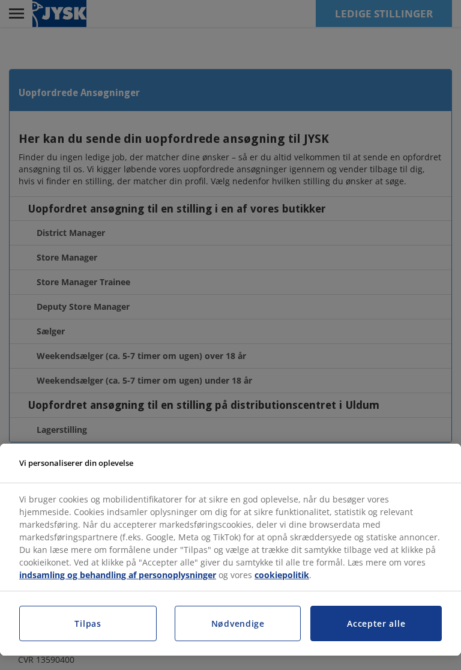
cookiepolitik (282, 575)
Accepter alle (376, 623)
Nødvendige (238, 623)
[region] (230, 550)
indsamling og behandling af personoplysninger (117, 575)
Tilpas (87, 623)
